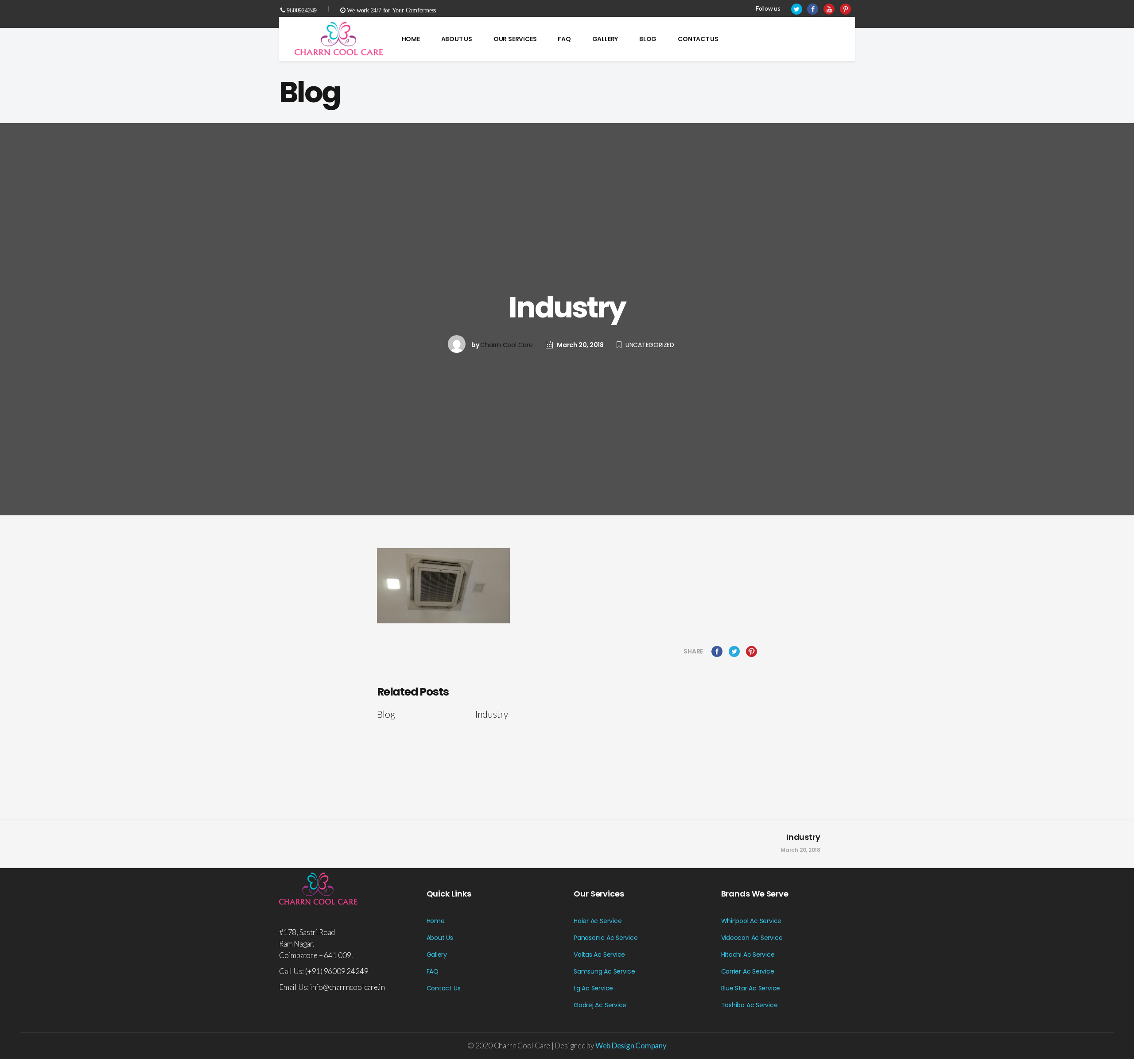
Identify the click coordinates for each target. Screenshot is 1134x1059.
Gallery (437, 954)
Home (436, 920)
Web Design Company (631, 1045)
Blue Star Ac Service (751, 988)
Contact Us (444, 988)
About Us (440, 937)
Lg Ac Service (593, 988)
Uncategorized (649, 344)
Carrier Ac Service (747, 971)
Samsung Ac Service (604, 971)
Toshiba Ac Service (749, 1005)
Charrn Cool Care (506, 344)
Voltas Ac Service (599, 954)
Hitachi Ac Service (748, 954)
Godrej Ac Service (600, 1005)
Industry (803, 837)
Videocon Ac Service (752, 937)
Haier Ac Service (597, 920)
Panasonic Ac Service (606, 937)
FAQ (433, 971)
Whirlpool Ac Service (751, 920)
